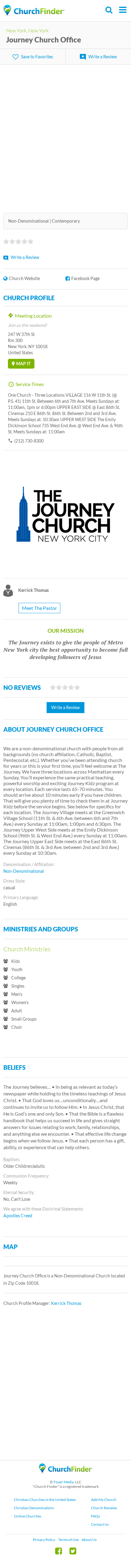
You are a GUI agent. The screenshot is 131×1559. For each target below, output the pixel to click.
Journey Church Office (43, 39)
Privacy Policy (44, 1539)
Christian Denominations (34, 1508)
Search (109, 10)
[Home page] (33, 10)
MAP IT (23, 363)
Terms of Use (68, 1539)
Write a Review (102, 56)
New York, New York (27, 30)
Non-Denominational (23, 871)
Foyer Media (64, 1482)
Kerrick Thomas (66, 1303)
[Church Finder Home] (65, 1476)
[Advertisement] (65, 135)
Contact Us (100, 1524)
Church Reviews (104, 1508)
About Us (89, 1539)
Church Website (24, 278)
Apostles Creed (17, 1215)
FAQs (95, 1516)
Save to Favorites (37, 56)
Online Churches (27, 1516)
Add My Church (103, 1499)
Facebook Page (85, 278)
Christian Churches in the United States (45, 1499)
